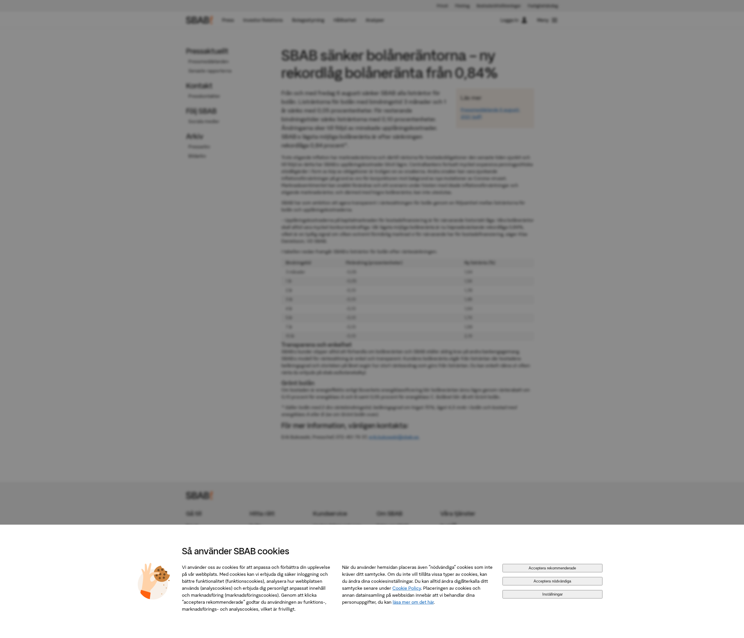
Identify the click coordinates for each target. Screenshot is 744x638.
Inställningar (552, 594)
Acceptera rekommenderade (552, 568)
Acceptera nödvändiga (552, 581)
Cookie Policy (406, 588)
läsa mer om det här (413, 602)
